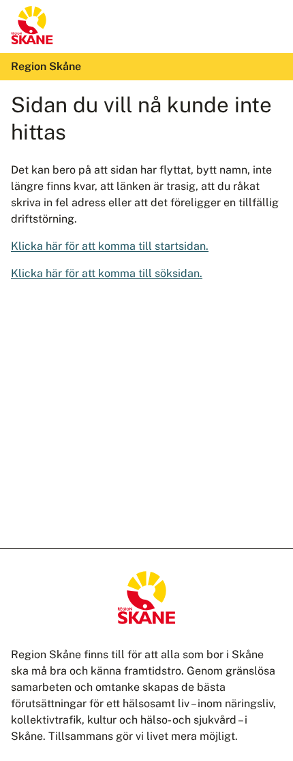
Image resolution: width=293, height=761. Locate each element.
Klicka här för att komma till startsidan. (110, 246)
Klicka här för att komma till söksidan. (106, 273)
